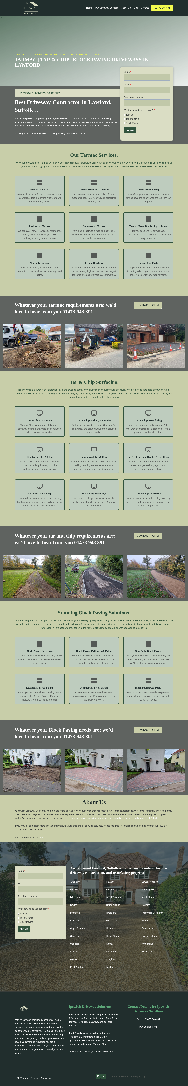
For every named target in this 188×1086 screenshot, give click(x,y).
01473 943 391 (162, 8)
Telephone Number (134, 97)
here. (41, 837)
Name (127, 72)
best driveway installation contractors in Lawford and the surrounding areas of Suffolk (114, 818)
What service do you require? (139, 110)
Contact (145, 8)
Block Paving (132, 123)
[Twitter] (103, 1076)
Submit (130, 130)
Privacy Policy (138, 1076)
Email (127, 84)
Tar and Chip (132, 119)
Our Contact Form (148, 1026)
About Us (126, 8)
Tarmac (129, 114)
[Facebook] (98, 1076)
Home (89, 8)
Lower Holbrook (150, 881)
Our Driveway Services (106, 8)
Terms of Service (119, 1076)
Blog (136, 8)
